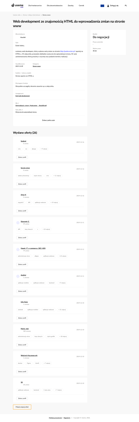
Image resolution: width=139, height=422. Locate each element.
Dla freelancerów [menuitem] (35, 6)
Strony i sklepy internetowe (31, 15)
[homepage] (17, 5)
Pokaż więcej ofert (22, 407)
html (17, 96)
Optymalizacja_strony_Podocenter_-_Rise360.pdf (31, 105)
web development (24, 96)
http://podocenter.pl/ (67, 51)
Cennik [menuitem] (81, 6)
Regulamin (67, 418)
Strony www (46, 15)
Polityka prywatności (55, 418)
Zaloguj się (114, 6)
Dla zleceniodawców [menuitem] (54, 6)
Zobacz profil (22, 157)
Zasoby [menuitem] (71, 6)
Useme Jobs (17, 15)
